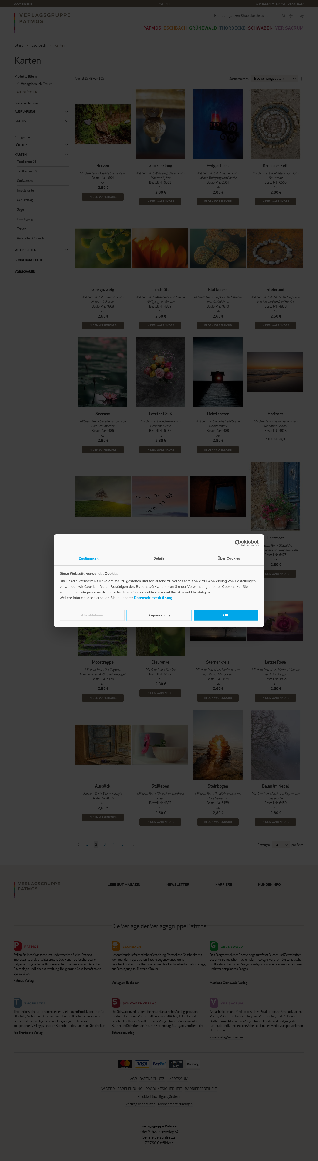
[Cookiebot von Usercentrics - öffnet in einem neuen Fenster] (238, 543)
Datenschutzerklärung (153, 598)
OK (226, 615)
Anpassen (156, 615)
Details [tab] (159, 558)
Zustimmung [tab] (89, 558)
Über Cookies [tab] (229, 558)
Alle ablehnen (92, 615)
